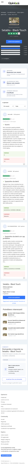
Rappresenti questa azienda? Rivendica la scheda (14, 302)
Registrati (3, 421)
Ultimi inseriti (4, 435)
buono (7, 125)
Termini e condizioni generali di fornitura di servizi (12, 412)
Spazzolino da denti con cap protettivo (14, 237)
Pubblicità (3, 397)
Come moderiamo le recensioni (9, 409)
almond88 (10, 114)
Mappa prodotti (5, 442)
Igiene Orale (3, 14)
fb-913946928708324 (12, 226)
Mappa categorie (5, 439)
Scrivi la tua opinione (14, 41)
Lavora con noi (5, 399)
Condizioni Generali (6, 404)
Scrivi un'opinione (6, 455)
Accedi (26, 2)
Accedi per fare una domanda (14, 379)
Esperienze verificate (6, 426)
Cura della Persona (11, 12)
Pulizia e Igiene (20, 12)
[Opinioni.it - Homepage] (14, 3)
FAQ (2, 406)
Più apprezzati (4, 437)
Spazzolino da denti (12, 181)
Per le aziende (4, 444)
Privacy (3, 402)
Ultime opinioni (5, 424)
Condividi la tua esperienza (8, 428)
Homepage (3, 12)
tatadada (10, 171)
